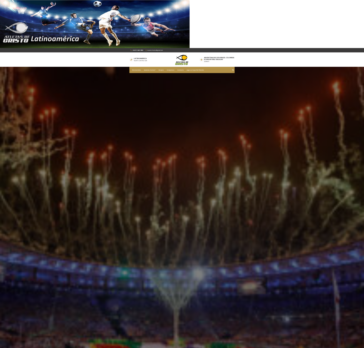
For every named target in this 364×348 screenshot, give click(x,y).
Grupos (161, 70)
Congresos (170, 70)
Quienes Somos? (150, 70)
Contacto (180, 70)
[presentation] (5, 234)
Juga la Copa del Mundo (195, 70)
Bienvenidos (136, 70)
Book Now (137, 243)
